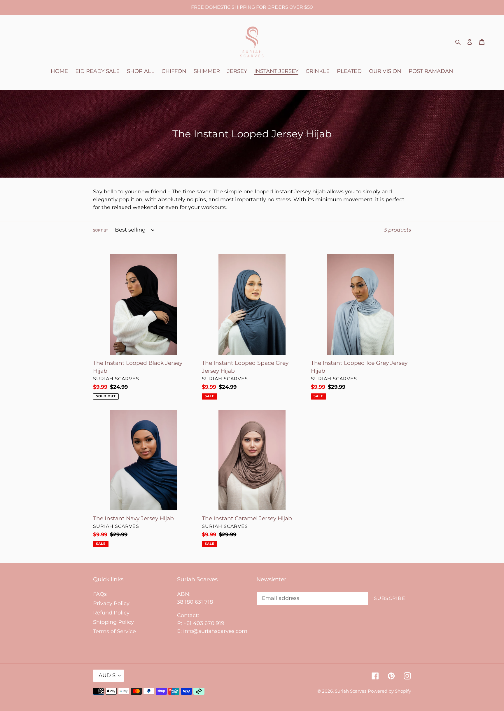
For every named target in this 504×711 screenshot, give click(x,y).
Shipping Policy (113, 622)
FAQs (100, 594)
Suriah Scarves (350, 691)
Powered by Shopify (389, 691)
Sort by (100, 230)
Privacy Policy (111, 603)
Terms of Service (114, 631)
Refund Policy (111, 613)
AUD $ (107, 675)
